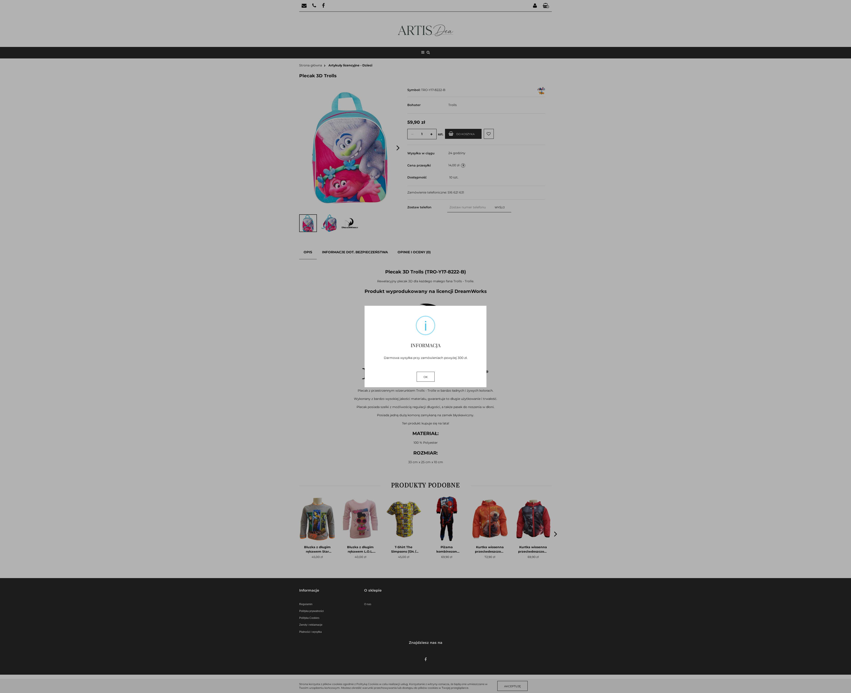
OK (426, 377)
